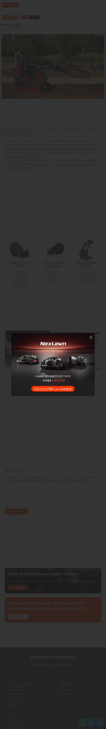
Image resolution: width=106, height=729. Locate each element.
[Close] (92, 336)
